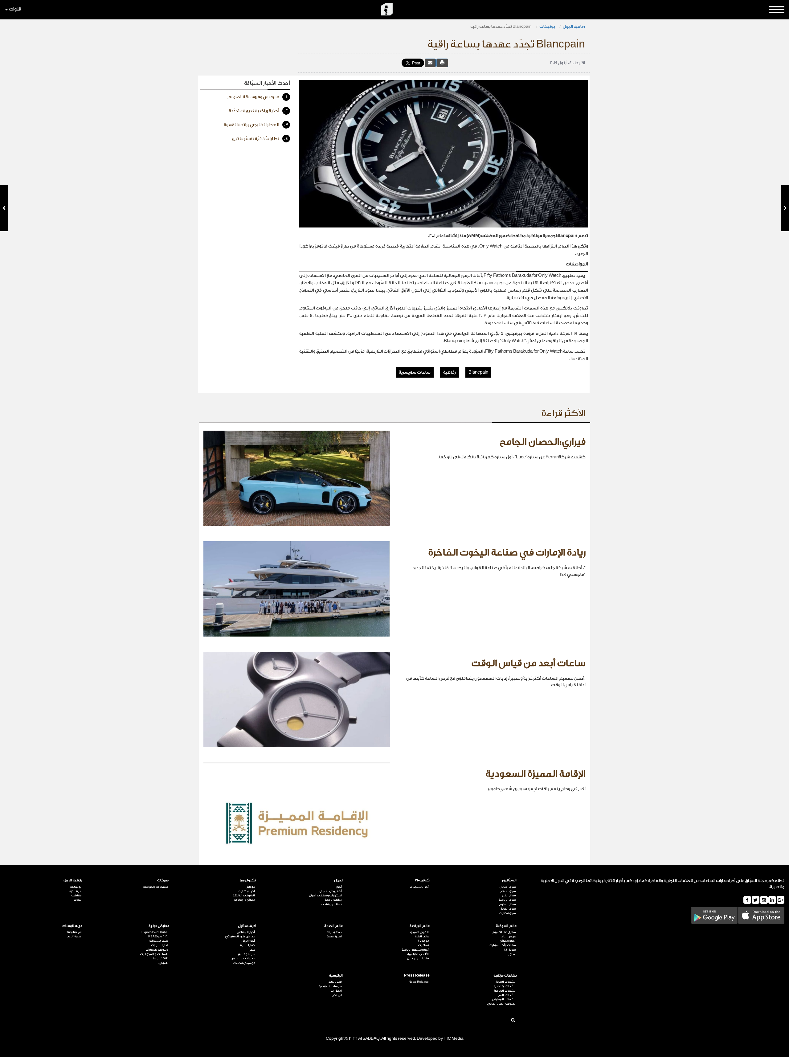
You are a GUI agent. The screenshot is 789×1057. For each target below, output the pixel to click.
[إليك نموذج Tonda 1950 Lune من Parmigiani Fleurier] (785, 208)
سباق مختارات (507, 913)
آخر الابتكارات (246, 891)
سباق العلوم (507, 904)
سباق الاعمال (507, 886)
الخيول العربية (419, 932)
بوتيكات (547, 26)
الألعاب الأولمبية (418, 954)
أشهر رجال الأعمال (330, 891)
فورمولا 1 (423, 940)
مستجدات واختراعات (155, 886)
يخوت (77, 899)
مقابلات (76, 895)
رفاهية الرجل (574, 26)
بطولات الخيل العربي (501, 1003)
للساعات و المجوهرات (154, 954)
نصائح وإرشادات (331, 904)
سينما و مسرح (246, 954)
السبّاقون (509, 880)
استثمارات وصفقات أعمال (325, 895)
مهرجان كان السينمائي (240, 936)
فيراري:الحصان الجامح (543, 442)
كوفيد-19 (422, 880)
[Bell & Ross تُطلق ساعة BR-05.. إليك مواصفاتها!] (4, 208)
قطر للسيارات (159, 945)
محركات (163, 880)
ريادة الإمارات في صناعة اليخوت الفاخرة (507, 552)
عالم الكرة (422, 936)
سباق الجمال (508, 908)
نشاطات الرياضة (505, 990)
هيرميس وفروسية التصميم (257, 97)
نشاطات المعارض (504, 999)
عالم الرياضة (420, 926)
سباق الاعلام (508, 891)
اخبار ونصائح (508, 940)
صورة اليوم (74, 936)
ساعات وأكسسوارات (502, 945)
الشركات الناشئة (244, 895)
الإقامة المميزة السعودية (535, 774)
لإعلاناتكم (335, 981)
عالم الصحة (333, 926)
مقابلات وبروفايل (418, 958)
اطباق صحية (334, 936)
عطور (512, 954)
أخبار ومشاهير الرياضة (415, 949)
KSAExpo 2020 (158, 936)
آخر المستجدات (419, 886)
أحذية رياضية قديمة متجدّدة (258, 111)
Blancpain (478, 372)
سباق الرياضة (507, 899)
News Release (419, 981)
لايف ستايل (247, 926)
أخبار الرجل (248, 940)
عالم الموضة (506, 926)
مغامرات (423, 945)
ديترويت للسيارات (156, 949)
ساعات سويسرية (415, 372)
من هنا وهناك (72, 926)
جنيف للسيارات (158, 940)
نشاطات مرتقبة (505, 975)
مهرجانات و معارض (243, 958)
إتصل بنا (336, 990)
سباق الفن (509, 895)
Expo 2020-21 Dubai (154, 932)
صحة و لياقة (334, 932)
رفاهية (449, 372)
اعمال (338, 880)
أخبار (339, 886)
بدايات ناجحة (333, 899)
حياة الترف (75, 891)
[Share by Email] (430, 62)
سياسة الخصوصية (330, 986)
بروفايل (250, 886)
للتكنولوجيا (160, 958)
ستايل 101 (510, 949)
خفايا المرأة (247, 945)
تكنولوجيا (248, 880)
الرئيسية (336, 975)
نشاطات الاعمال (505, 981)
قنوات (15, 9)
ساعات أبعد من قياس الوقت (528, 663)
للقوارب (162, 963)
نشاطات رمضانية (505, 986)
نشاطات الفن (506, 995)
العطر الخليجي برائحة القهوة (256, 124)
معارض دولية (159, 926)
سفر (252, 949)
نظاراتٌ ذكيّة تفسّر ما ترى (260, 138)
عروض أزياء (508, 936)
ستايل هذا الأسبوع (504, 932)
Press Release (417, 975)
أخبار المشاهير (246, 932)
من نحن (337, 995)
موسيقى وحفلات (244, 963)
